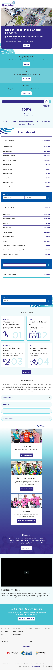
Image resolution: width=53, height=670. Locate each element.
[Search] (48, 198)
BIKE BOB (6, 214)
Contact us (4, 641)
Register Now (26, 548)
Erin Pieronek (7, 173)
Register (26, 45)
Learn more (26, 372)
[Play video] (26, 572)
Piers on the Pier (9, 218)
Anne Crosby (7, 151)
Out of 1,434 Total (45, 140)
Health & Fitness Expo (10, 411)
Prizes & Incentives (18, 631)
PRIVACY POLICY (36, 666)
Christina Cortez (8, 182)
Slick (4, 241)
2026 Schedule (8, 397)
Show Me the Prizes (26, 489)
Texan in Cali (7, 232)
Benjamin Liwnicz (9, 155)
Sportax (6, 223)
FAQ (2, 634)
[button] (49, 3)
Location (6, 404)
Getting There (7, 418)
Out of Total (47, 274)
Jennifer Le (7, 187)
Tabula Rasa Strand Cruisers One (14, 245)
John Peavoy (7, 169)
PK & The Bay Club (9, 160)
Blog (31, 641)
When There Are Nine (10, 254)
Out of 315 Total (46, 207)
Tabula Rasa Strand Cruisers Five (14, 250)
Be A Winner (26, 79)
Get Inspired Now (26, 455)
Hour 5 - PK (7, 227)
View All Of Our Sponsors (26, 618)
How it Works (4, 631)
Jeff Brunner (7, 146)
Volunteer (47, 628)
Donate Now (26, 93)
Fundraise (16, 628)
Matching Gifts (17, 634)
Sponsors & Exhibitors (33, 628)
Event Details (5, 628)
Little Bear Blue (8, 236)
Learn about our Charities (26, 521)
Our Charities (4, 638)
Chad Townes (7, 164)
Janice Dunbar (8, 178)
